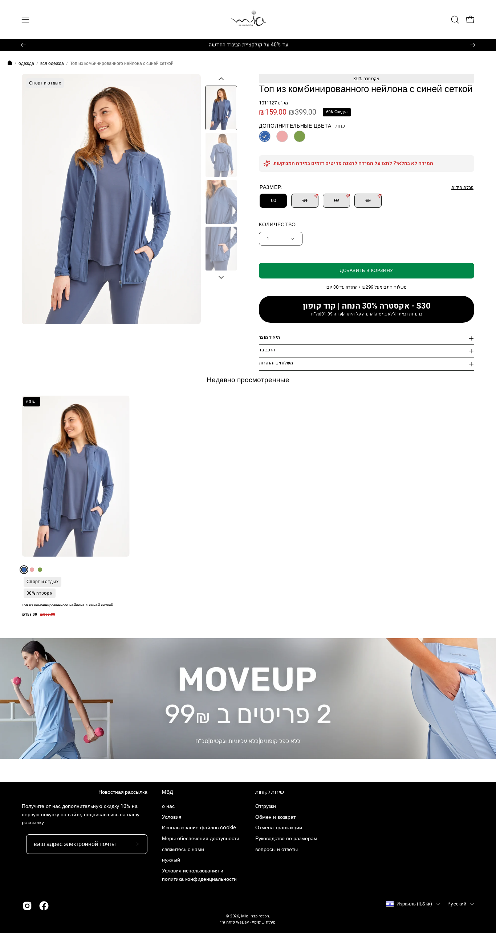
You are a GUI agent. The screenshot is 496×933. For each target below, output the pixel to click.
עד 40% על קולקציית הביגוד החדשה (248, 45)
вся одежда (52, 63)
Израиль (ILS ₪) (414, 904)
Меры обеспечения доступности (200, 839)
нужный (171, 860)
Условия (172, 817)
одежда (26, 63)
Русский (456, 904)
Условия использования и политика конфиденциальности (199, 875)
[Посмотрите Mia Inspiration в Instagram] (27, 905)
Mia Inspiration (255, 916)
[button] (455, 19)
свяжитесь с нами (183, 849)
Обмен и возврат (275, 817)
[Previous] (23, 45)
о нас (168, 806)
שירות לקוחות (269, 792)
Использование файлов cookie (199, 828)
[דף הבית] (9, 63)
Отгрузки (265, 806)
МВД (167, 792)
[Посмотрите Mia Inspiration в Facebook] (43, 905)
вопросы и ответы (276, 849)
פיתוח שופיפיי (264, 922)
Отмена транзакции (278, 828)
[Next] (472, 45)
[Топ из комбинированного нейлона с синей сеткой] (221, 108)
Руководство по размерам (286, 839)
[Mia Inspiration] (248, 19)
